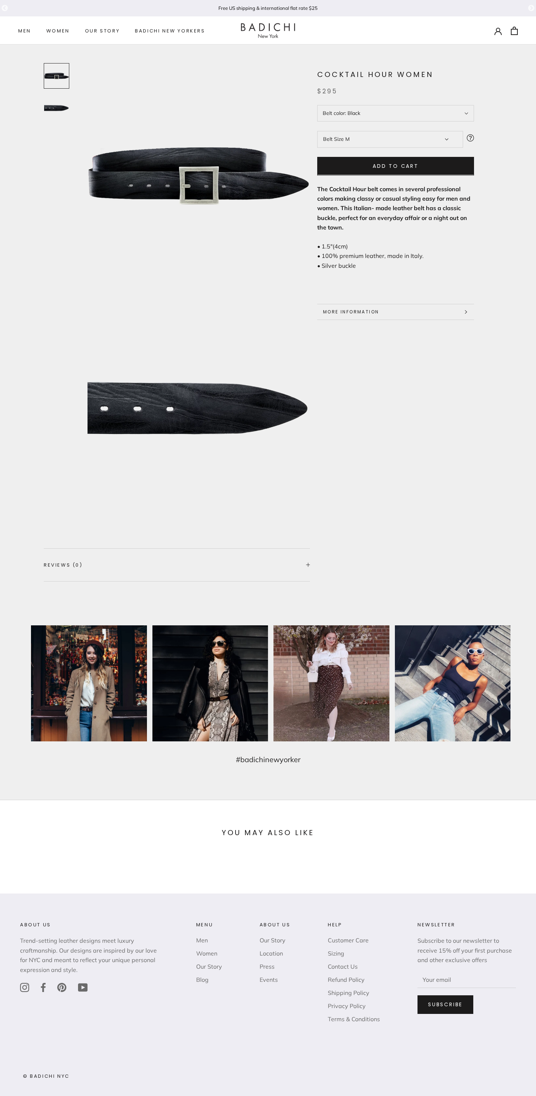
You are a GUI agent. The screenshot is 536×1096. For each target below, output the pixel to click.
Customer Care (348, 940)
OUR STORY (102, 31)
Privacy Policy (347, 1006)
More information (351, 312)
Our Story (209, 966)
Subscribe (445, 1004)
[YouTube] (83, 987)
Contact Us (343, 966)
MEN (24, 31)
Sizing (336, 953)
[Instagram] (24, 987)
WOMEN (58, 31)
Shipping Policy (348, 992)
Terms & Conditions (354, 1019)
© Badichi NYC (46, 1076)
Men (202, 940)
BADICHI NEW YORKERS (170, 31)
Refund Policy (346, 979)
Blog (202, 979)
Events (269, 979)
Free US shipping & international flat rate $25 (268, 8)
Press (267, 966)
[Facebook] (43, 987)
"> (4, 8)
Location (271, 953)
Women (206, 953)
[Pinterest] (61, 987)
